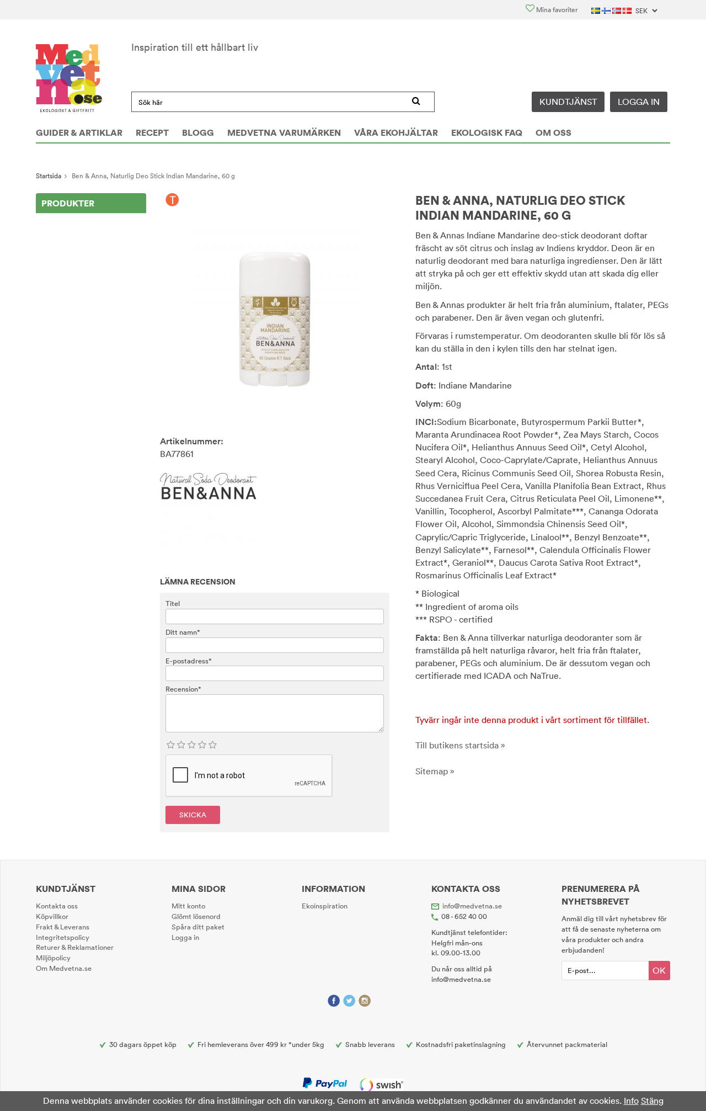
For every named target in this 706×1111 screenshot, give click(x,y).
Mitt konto (188, 905)
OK (659, 970)
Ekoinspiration (324, 905)
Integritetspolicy (62, 937)
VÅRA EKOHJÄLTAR (396, 132)
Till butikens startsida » (460, 745)
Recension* (183, 688)
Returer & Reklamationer (75, 947)
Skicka (192, 814)
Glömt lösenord (196, 916)
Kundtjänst (568, 101)
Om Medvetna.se (64, 968)
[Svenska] (596, 10)
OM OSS (553, 132)
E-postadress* (188, 660)
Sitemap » (434, 771)
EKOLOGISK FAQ (486, 132)
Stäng (652, 1100)
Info (631, 1100)
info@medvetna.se (472, 905)
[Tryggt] (172, 200)
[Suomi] (607, 10)
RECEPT (152, 132)
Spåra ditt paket (198, 926)
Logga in (639, 101)
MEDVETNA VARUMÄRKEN (284, 132)
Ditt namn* (182, 632)
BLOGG (198, 132)
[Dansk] (628, 10)
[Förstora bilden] (275, 303)
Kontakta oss (57, 905)
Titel (172, 603)
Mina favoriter (555, 10)
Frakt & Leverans (62, 926)
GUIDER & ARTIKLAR (79, 132)
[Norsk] (617, 10)
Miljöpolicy (53, 957)
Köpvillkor (52, 916)
